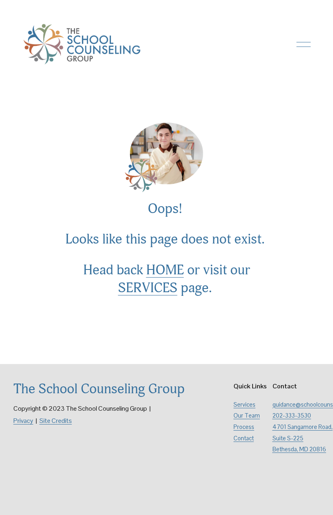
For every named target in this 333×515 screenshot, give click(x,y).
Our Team (247, 415)
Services (244, 404)
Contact (244, 438)
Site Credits (55, 420)
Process (244, 427)
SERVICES (147, 288)
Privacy (23, 420)
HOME (165, 270)
